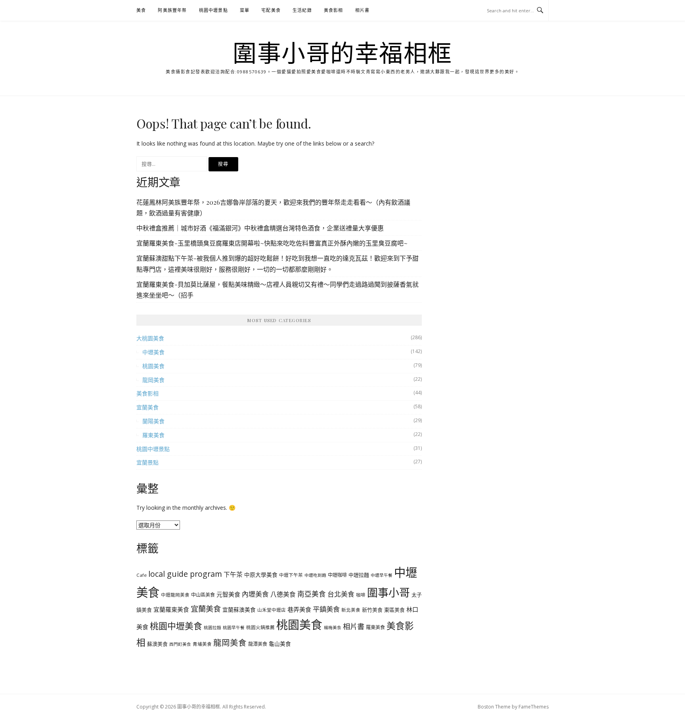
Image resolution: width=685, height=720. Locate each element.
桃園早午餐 (234, 627)
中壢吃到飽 (315, 575)
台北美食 (340, 594)
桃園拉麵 (212, 627)
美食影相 (333, 10)
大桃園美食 (150, 338)
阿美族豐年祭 (172, 10)
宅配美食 (271, 10)
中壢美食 (153, 352)
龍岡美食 (153, 380)
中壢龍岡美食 (175, 595)
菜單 (244, 10)
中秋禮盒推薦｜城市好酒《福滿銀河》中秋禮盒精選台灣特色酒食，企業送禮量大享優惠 (260, 228)
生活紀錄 (302, 10)
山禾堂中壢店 (271, 610)
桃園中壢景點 (213, 10)
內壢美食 (255, 594)
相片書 (362, 10)
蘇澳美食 (157, 643)
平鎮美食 (326, 609)
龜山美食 (280, 643)
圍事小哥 (388, 592)
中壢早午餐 (381, 575)
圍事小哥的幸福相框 (342, 52)
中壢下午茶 (291, 575)
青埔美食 (202, 644)
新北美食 (350, 610)
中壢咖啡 (337, 575)
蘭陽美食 (153, 421)
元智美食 (228, 594)
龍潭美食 (257, 644)
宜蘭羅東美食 (171, 609)
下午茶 (233, 574)
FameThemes (534, 706)
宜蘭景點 (147, 462)
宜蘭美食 (147, 407)
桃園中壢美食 (176, 626)
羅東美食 (153, 435)
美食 (141, 10)
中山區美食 (203, 594)
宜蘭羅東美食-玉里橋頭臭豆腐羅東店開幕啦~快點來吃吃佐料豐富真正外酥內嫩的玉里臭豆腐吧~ (272, 243)
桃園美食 (153, 366)
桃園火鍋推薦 (260, 627)
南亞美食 (311, 594)
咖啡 (360, 595)
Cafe (141, 575)
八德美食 (283, 594)
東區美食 (394, 609)
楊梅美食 (332, 627)
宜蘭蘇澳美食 (239, 609)
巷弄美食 (299, 609)
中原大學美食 (260, 574)
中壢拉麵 (358, 574)
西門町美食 (180, 644)
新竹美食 (372, 609)
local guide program (185, 573)
